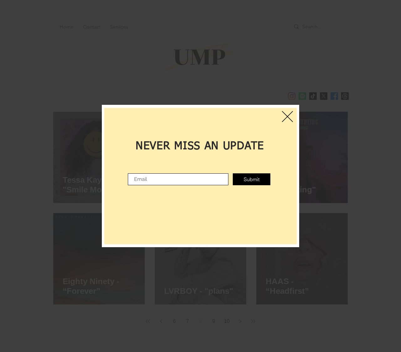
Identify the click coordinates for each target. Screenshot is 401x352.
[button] (287, 116)
